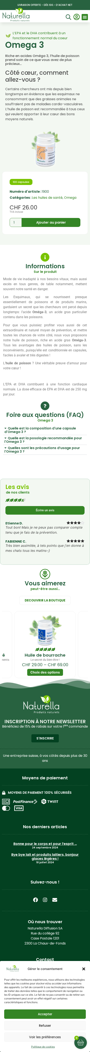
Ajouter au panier (51, 222)
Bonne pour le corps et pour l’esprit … (45, 843)
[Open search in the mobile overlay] (68, 17)
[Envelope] (54, 900)
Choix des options (45, 672)
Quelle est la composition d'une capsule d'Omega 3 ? (40, 430)
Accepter (45, 1014)
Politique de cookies (43, 1046)
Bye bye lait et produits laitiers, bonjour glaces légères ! (45, 856)
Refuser (45, 1025)
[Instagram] (45, 900)
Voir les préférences (45, 1037)
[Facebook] (35, 900)
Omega (70, 197)
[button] (84, 969)
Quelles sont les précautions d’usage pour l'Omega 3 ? (42, 450)
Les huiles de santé (47, 197)
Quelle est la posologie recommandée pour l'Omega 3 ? (43, 440)
